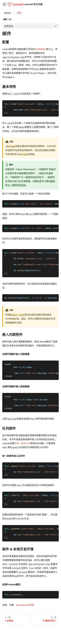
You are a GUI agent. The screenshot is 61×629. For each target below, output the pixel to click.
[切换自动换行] (50, 103)
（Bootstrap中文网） (25, 605)
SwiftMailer (40, 49)
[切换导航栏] (4, 4)
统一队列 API (23, 443)
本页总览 (8, 26)
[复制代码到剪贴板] (55, 103)
